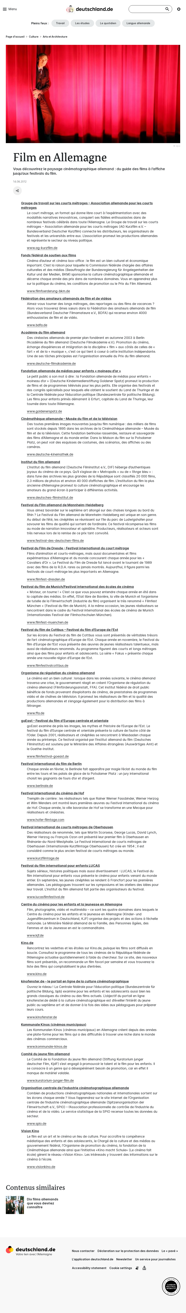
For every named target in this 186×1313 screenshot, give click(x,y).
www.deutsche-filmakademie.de (51, 363)
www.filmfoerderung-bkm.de (48, 291)
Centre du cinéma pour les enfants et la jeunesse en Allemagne (71, 904)
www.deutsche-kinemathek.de (50, 454)
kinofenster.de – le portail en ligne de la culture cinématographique (75, 981)
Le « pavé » (170, 1251)
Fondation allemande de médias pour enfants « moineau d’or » (71, 371)
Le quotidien (108, 23)
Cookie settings (120, 1268)
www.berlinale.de (40, 786)
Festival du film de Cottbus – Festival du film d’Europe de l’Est (69, 630)
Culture (34, 36)
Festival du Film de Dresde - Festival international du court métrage (75, 548)
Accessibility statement (89, 1268)
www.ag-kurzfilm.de (42, 248)
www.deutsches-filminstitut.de (50, 497)
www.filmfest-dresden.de (46, 579)
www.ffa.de (35, 713)
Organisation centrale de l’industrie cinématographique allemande (75, 1088)
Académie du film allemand (43, 332)
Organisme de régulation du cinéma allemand (58, 673)
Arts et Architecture (55, 36)
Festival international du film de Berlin (51, 764)
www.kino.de (36, 974)
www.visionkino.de (41, 1167)
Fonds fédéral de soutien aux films (48, 255)
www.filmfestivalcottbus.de (47, 665)
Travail (60, 23)
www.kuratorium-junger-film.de (50, 1080)
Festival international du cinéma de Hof (52, 793)
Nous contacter (83, 1251)
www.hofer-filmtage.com (45, 820)
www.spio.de (36, 1123)
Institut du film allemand (40, 462)
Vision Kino (30, 1131)
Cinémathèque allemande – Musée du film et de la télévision (69, 419)
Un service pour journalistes (155, 1259)
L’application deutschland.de (92, 1259)
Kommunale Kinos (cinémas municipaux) (53, 1024)
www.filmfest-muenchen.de (47, 622)
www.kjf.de (35, 935)
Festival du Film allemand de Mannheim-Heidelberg (62, 505)
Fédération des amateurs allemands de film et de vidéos (66, 298)
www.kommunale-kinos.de (47, 1046)
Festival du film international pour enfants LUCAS (60, 866)
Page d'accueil (15, 36)
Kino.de (27, 943)
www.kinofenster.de (42, 1017)
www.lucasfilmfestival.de (45, 897)
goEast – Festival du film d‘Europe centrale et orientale (64, 721)
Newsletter (124, 1259)
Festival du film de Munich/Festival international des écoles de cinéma (77, 587)
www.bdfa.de (37, 325)
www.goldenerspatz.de (44, 411)
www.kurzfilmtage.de (43, 858)
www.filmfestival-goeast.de (48, 756)
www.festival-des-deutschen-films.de (55, 540)
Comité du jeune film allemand (45, 1054)
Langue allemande (138, 23)
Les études (82, 23)
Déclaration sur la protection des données (128, 1251)
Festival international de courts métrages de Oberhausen (67, 827)
